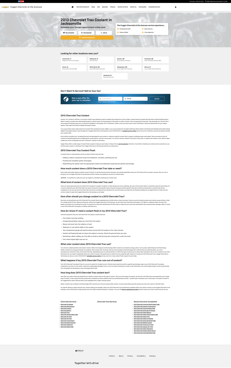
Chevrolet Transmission (67, 320)
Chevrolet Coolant (66, 308)
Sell (98, 7)
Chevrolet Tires (65, 312)
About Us (133, 7)
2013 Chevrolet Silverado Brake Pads (145, 320)
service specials (123, 144)
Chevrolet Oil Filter (66, 318)
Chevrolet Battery (66, 310)
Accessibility (140, 356)
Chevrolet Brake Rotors (67, 306)
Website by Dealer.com (79, 351)
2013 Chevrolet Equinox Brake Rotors (145, 330)
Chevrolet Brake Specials (68, 322)
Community (142, 7)
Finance (112, 7)
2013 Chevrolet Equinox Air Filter (143, 327)
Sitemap (151, 356)
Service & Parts (123, 7)
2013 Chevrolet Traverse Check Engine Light (147, 304)
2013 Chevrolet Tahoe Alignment (143, 329)
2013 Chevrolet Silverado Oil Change (144, 310)
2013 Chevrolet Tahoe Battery (142, 312)
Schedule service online (94, 256)
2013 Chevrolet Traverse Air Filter (144, 324)
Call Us (104, 33)
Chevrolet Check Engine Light (69, 314)
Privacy (129, 356)
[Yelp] (21, 1)
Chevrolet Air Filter (66, 316)
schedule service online (129, 131)
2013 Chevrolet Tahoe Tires (142, 316)
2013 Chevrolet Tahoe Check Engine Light (146, 314)
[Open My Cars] (175, 7)
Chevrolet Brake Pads (67, 327)
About (120, 356)
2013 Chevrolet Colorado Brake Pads (144, 333)
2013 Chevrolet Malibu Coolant (143, 322)
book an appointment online (130, 289)
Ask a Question (68, 33)
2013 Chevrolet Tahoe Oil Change (143, 318)
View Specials (86, 33)
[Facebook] (19, 1)
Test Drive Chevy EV (82, 7)
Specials (105, 7)
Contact (111, 356)
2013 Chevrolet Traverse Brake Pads (144, 308)
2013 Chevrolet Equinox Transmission (145, 306)
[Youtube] (23, 1)
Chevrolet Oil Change (67, 304)
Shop (93, 7)
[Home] (5, 7)
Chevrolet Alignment (67, 324)
